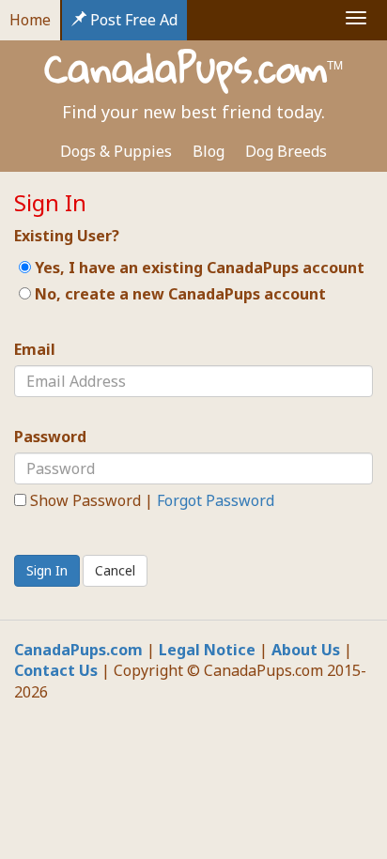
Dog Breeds (286, 151)
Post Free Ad (132, 19)
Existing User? (66, 235)
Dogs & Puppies (116, 151)
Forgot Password (215, 500)
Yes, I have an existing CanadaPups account (197, 267)
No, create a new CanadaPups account (178, 294)
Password (50, 436)
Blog (208, 151)
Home (30, 19)
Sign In (47, 570)
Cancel (115, 570)
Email (34, 349)
